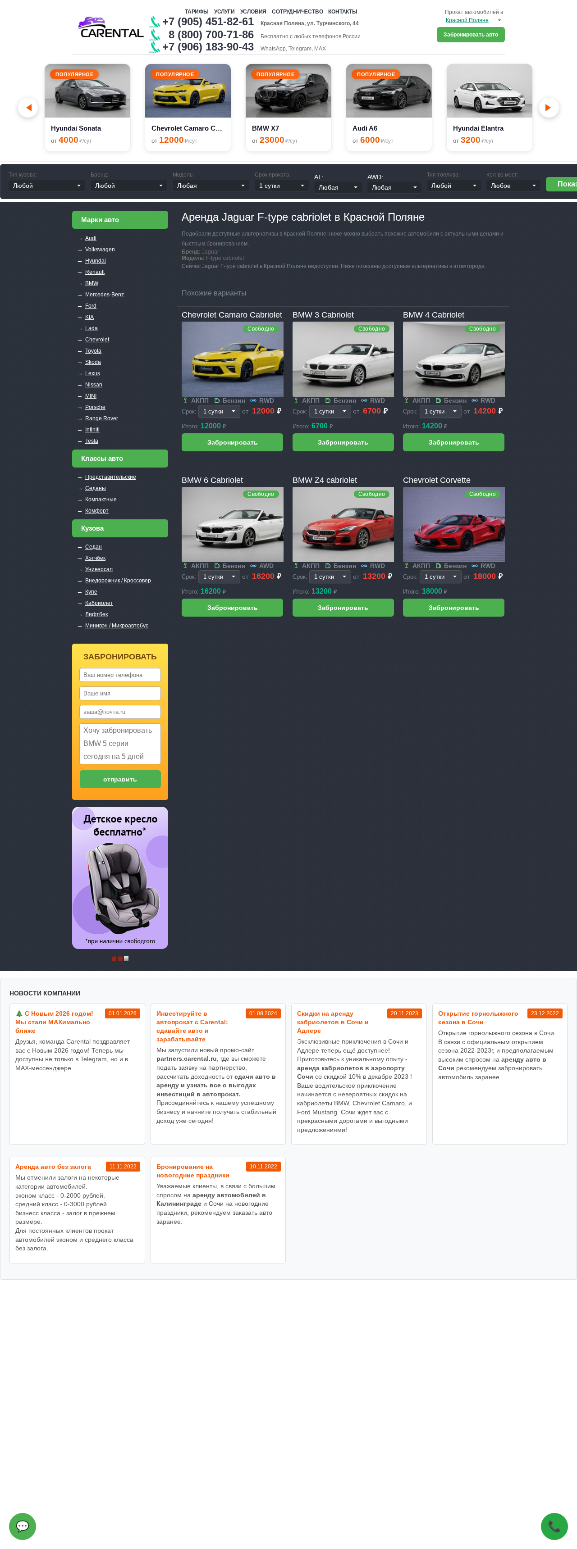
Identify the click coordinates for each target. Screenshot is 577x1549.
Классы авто (102, 458)
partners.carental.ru (186, 1058)
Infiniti (92, 430)
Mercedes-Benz (104, 294)
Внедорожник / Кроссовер (118, 580)
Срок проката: (273, 175)
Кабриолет (99, 603)
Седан (93, 547)
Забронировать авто (471, 35)
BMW (91, 283)
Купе (91, 592)
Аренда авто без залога (53, 1166)
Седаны (95, 488)
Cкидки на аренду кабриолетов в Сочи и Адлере (333, 1022)
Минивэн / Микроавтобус (116, 625)
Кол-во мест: (502, 175)
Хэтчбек (95, 558)
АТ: (319, 177)
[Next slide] (549, 108)
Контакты (342, 12)
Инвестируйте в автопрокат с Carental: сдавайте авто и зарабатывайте (192, 1026)
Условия (253, 12)
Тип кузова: (23, 175)
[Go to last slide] (28, 108)
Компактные (101, 499)
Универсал (99, 569)
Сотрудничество (297, 12)
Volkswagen (100, 249)
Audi (90, 238)
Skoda (93, 362)
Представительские (110, 477)
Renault (95, 272)
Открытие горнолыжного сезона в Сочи (478, 1018)
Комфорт (97, 511)
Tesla (91, 441)
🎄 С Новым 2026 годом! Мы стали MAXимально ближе (54, 1022)
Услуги (224, 12)
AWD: (375, 177)
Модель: (183, 175)
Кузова (92, 528)
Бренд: (99, 175)
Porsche (95, 407)
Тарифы (197, 12)
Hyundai (95, 261)
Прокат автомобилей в (474, 12)
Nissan (93, 385)
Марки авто (100, 219)
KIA (89, 317)
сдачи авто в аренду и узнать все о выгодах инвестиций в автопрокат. (216, 1085)
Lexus (92, 373)
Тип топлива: (443, 175)
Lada (91, 328)
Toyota (93, 351)
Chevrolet (97, 339)
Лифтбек (96, 614)
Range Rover (101, 418)
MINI (90, 396)
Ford (90, 306)
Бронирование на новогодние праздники (192, 1171)
